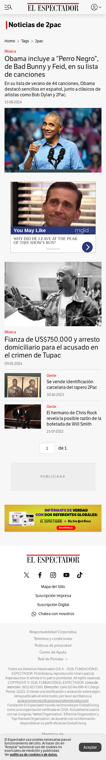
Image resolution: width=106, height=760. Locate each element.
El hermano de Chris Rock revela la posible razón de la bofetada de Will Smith (74, 418)
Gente (51, 375)
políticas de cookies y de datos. (34, 754)
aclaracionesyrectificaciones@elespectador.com (53, 701)
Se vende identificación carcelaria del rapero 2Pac (72, 384)
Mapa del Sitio (53, 586)
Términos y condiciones (53, 639)
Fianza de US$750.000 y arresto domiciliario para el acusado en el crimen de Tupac (52, 347)
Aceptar (90, 747)
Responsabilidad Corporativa (53, 632)
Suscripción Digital (53, 604)
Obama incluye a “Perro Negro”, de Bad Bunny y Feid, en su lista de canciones (52, 67)
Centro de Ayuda (53, 652)
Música (10, 51)
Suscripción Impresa (53, 595)
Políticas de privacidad (53, 646)
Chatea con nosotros (56, 613)
